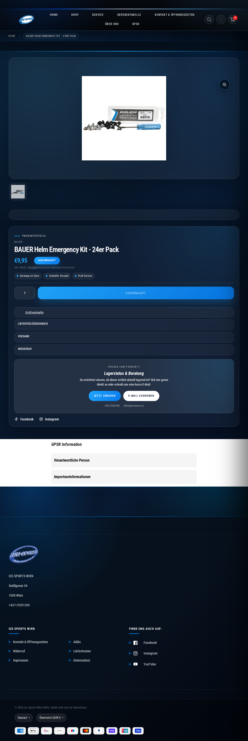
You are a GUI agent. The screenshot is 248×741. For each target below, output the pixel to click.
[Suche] (209, 19)
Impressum (20, 660)
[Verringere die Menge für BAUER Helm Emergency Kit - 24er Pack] (18, 293)
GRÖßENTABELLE (129, 14)
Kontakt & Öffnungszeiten (30, 642)
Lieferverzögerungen (33, 323)
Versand (33, 267)
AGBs (77, 642)
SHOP (74, 14)
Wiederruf (25, 349)
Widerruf (19, 651)
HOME (54, 14)
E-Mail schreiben (141, 395)
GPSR (136, 24)
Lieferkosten (82, 651)
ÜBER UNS (112, 24)
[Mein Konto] (221, 19)
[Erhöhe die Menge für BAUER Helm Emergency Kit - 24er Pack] (31, 293)
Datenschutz (81, 660)
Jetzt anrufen (105, 395)
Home (11, 36)
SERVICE (97, 14)
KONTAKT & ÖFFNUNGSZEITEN (174, 14)
